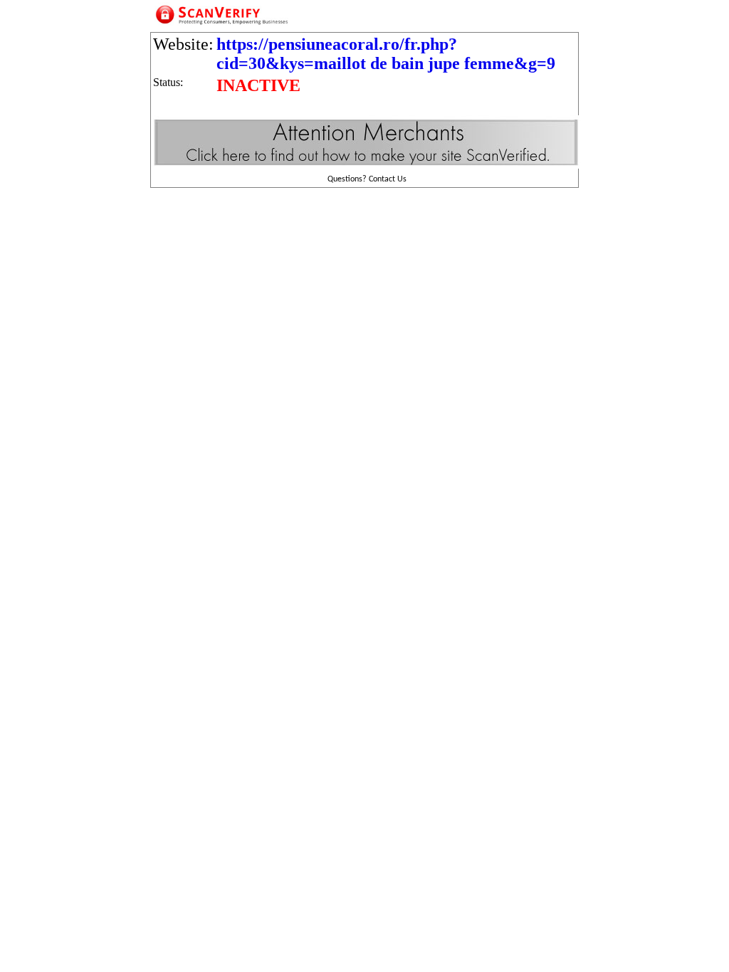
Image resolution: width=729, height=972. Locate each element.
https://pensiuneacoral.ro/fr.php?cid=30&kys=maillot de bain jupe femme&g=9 (385, 54)
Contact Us (388, 179)
